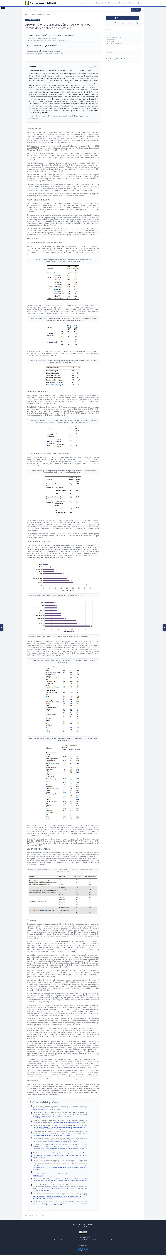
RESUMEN (110, 33)
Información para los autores (117, 3)
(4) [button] (54, 181)
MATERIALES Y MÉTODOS (114, 37)
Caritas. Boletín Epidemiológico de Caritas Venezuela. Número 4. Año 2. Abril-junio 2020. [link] (64, 1127)
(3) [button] (62, 171)
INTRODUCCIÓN (111, 35)
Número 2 (48, 14)
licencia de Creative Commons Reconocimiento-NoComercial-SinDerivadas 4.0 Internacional (83, 1240)
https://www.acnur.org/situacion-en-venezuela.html (71, 1153)
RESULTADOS (111, 39)
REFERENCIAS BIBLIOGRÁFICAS (115, 43)
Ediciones (89, 3)
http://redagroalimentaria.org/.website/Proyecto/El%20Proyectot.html (57, 1142)
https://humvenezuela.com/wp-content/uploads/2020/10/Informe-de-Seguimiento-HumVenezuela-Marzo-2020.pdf (57, 1197)
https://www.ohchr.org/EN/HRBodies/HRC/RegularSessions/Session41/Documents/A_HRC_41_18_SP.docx (60, 1168)
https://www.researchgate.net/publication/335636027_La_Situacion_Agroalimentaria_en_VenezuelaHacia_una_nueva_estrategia (60, 1149)
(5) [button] (91, 190)
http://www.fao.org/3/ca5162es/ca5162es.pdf (46, 1110)
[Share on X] (130, 23)
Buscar (135, 10)
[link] (63, 1156)
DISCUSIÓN (110, 41)
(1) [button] (59, 138)
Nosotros (132, 3)
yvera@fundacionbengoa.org (60, 40)
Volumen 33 (40, 14)
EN (95, 66)
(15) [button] (40, 1071)
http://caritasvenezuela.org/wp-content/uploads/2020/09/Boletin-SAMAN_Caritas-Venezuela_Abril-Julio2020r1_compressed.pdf (60, 1116)
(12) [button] (74, 1048)
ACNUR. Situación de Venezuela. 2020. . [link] (64, 1153)
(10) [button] (28, 1007)
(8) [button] (48, 990)
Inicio (81, 3)
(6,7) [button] (65, 967)
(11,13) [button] (67, 1065)
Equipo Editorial (101, 3)
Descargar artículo (122, 18)
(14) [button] (94, 1067)
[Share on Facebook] (123, 23)
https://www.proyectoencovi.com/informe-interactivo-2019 (68, 1122)
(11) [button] (41, 1028)
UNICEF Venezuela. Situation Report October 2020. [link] (64, 1180)
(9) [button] (81, 996)
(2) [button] (40, 113)
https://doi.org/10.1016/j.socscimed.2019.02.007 (47, 1205)
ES (90, 66)
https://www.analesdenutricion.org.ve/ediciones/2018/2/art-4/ (51, 1135)
